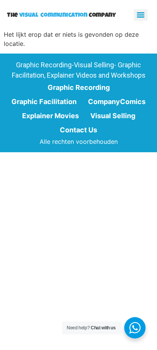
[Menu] (140, 15)
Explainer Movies (50, 116)
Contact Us (78, 130)
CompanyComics (117, 102)
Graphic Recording (79, 87)
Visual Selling (112, 116)
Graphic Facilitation (44, 102)
